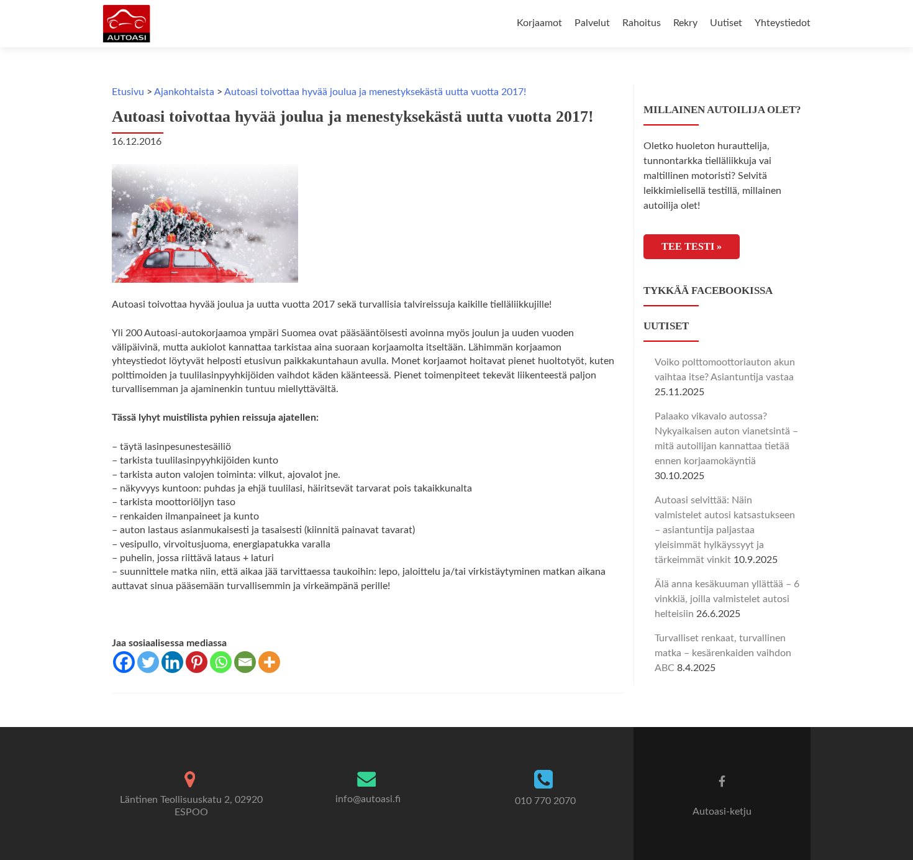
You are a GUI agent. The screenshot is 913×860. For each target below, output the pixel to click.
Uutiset (726, 23)
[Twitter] (148, 662)
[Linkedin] (172, 662)
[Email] (245, 662)
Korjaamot (539, 23)
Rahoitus (641, 23)
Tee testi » (691, 246)
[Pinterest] (196, 662)
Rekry (685, 23)
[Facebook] (124, 662)
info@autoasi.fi (368, 799)
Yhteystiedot (783, 23)
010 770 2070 (545, 801)
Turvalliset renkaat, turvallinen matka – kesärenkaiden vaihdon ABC (723, 653)
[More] (269, 662)
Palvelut (592, 23)
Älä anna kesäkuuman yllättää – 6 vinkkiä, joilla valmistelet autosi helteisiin (727, 599)
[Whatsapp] (221, 662)
